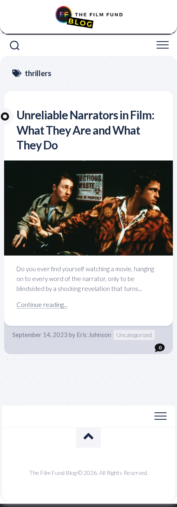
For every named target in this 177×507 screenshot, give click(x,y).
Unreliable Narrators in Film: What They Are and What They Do (85, 130)
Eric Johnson (94, 334)
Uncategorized (134, 334)
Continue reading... (42, 304)
